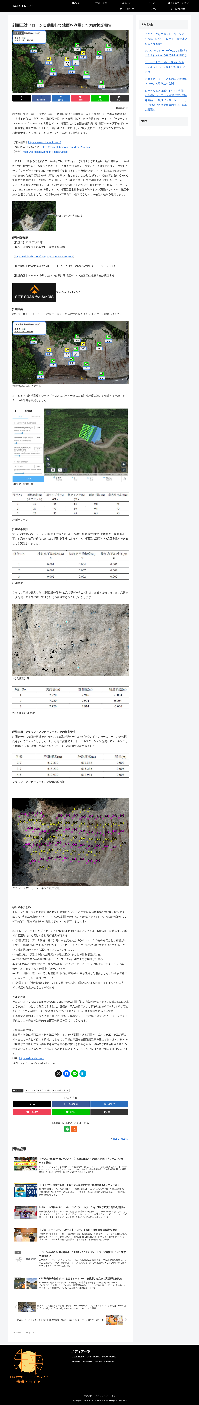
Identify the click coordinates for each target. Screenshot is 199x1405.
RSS (113, 1396)
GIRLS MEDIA (93, 1357)
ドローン (19, 1090)
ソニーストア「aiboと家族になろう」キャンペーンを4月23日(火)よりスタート (166, 67)
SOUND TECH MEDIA (104, 1361)
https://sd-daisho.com (31, 1058)
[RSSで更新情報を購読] (74, 1129)
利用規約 (88, 1396)
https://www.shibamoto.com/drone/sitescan (66, 147)
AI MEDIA (76, 1361)
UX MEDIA (88, 1361)
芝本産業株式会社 (62, 1090)
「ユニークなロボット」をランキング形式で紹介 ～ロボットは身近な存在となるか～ (166, 39)
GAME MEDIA (78, 1357)
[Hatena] (83, 1075)
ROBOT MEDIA (109, 1357)
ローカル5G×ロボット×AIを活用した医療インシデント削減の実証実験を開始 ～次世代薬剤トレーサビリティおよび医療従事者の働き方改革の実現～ (166, 100)
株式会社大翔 (44, 1090)
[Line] (75, 1075)
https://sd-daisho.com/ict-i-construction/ (45, 151)
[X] (58, 1075)
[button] (119, 98)
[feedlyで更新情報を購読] (67, 1129)
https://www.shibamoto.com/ (44, 142)
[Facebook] (66, 1075)
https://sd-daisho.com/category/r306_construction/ (44, 256)
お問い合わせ (101, 1396)
